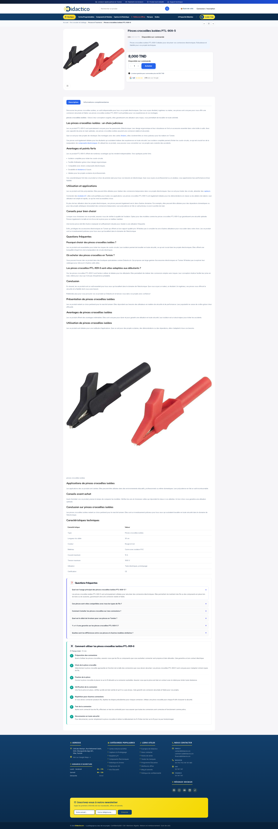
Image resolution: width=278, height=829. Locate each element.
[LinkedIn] (190, 790)
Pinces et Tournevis (95, 22)
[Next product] (213, 23)
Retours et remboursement (150, 826)
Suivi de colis (165, 826)
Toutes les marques (148, 759)
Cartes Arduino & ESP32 (118, 749)
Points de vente (147, 756)
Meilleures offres (147, 766)
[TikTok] (195, 790)
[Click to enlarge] (67, 85)
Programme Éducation (149, 763)
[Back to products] (209, 23)
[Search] (167, 9)
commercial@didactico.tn (184, 754)
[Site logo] (76, 8)
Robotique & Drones (116, 763)
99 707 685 (188, 763)
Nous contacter (146, 752)
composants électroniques (87, 143)
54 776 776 (179, 763)
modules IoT (82, 196)
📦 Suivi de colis (187, 8)
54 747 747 (179, 776)
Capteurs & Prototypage (118, 752)
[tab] (73, 102)
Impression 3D (114, 766)
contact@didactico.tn (182, 751)
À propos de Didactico (149, 749)
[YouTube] (184, 790)
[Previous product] (204, 23)
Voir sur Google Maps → (82, 757)
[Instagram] (179, 790)
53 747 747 (179, 769)
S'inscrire (124, 812)
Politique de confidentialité (151, 773)
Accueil (65, 22)
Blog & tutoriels (147, 770)
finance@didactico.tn (182, 756)
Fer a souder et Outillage (78, 22)
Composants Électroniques (119, 759)
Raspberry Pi (114, 756)
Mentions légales (132, 826)
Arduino (123, 136)
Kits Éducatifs (114, 770)
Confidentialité (116, 826)
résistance (81, 169)
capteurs (207, 191)
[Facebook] (174, 790)
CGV (124, 826)
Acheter (148, 66)
